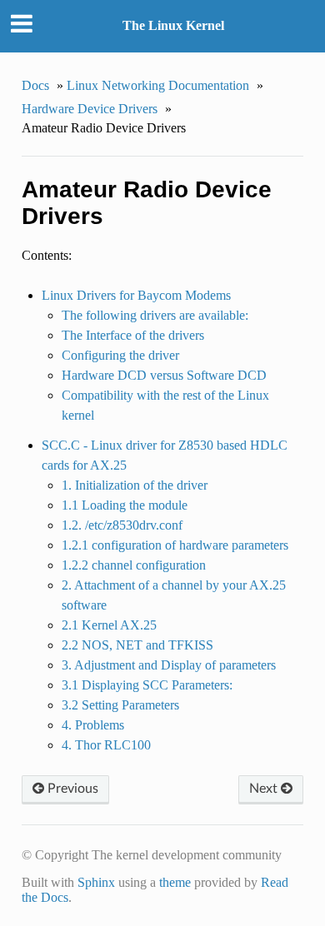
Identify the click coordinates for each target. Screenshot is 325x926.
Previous (71, 788)
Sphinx (96, 882)
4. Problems (93, 725)
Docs (35, 85)
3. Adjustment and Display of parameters (169, 665)
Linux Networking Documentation (158, 85)
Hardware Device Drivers (90, 109)
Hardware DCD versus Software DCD (164, 375)
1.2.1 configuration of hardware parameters (175, 545)
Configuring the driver (120, 355)
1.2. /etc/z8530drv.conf (122, 525)
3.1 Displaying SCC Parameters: (147, 685)
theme (175, 882)
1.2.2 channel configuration (134, 565)
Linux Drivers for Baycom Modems (136, 295)
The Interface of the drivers (133, 335)
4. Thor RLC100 (106, 745)
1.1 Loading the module (125, 505)
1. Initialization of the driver (135, 485)
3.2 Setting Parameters (120, 705)
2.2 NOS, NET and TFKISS (137, 645)
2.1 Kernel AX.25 (109, 625)
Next (265, 788)
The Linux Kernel (173, 25)
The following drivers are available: (155, 315)
